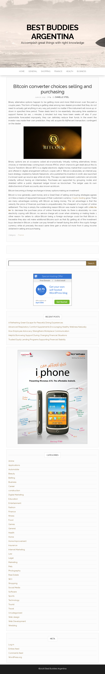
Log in (11, 644)
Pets (10, 566)
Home (22, 71)
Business (81, 71)
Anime (11, 461)
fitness (11, 516)
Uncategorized (15, 613)
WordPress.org (15, 657)
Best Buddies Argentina (53, 32)
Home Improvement (17, 541)
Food (10, 520)
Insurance (12, 545)
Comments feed (15, 653)
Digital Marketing (16, 495)
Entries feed (13, 649)
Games (11, 524)
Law (10, 554)
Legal (11, 558)
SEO (10, 579)
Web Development (17, 621)
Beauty (11, 474)
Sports (11, 596)
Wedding (12, 625)
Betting (11, 478)
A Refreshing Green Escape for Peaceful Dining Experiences (35, 323)
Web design (13, 617)
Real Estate (13, 575)
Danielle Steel (62, 97)
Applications (14, 465)
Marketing (12, 562)
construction (14, 490)
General (32, 71)
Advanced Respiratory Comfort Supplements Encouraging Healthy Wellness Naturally (47, 327)
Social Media (14, 587)
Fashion (11, 507)
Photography (14, 571)
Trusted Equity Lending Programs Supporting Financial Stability (37, 339)
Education (13, 499)
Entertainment (14, 503)
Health (69, 71)
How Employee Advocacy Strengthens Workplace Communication (38, 331)
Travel (11, 609)
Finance (58, 71)
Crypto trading (78, 198)
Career (11, 486)
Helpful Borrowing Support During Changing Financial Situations (37, 335)
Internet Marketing (16, 549)
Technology (13, 600)
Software (12, 592)
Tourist (11, 604)
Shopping (45, 71)
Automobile (13, 469)
